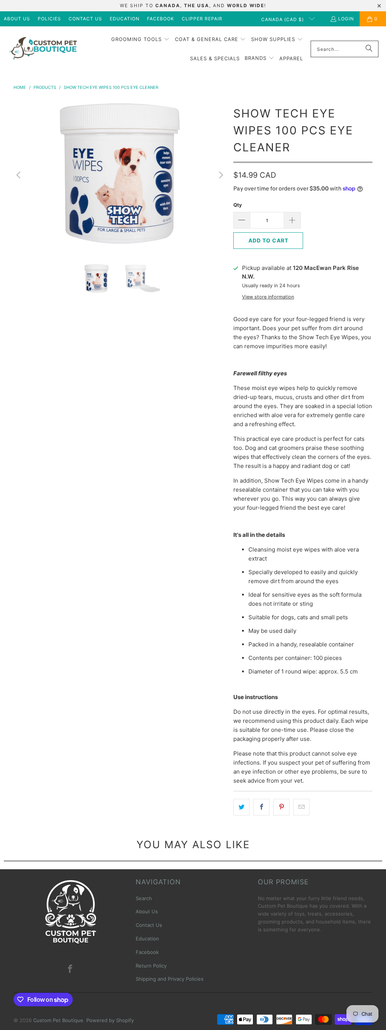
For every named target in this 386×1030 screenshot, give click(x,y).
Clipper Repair (202, 18)
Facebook (160, 18)
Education (124, 18)
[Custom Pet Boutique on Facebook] (70, 969)
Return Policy (151, 966)
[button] (140, 39)
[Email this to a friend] (301, 807)
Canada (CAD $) (283, 19)
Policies (49, 18)
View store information (268, 297)
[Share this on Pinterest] (281, 807)
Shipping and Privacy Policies (170, 979)
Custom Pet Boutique (58, 1020)
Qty (237, 205)
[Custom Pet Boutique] (42, 49)
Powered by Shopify (110, 1020)
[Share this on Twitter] (241, 807)
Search (144, 898)
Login (346, 18)
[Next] (220, 175)
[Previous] (19, 175)
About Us (17, 18)
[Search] (369, 49)
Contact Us (85, 18)
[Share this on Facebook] (261, 807)
